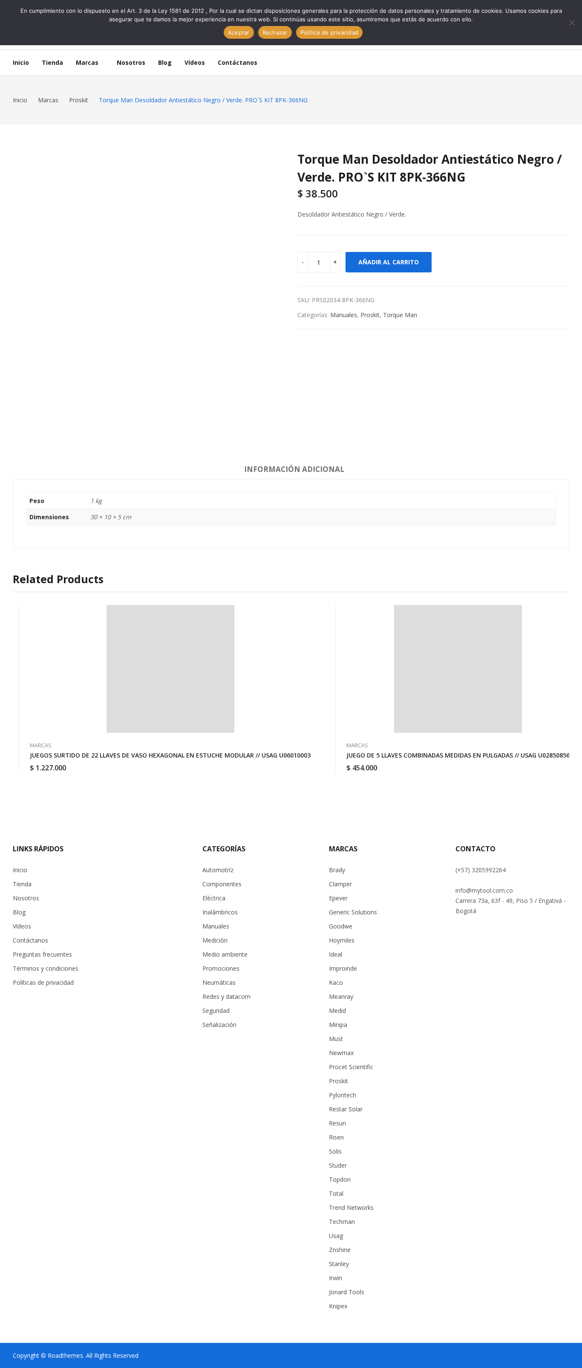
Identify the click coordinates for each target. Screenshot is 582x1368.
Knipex (338, 1306)
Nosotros (26, 898)
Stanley (339, 1264)
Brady (337, 870)
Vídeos (22, 926)
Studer (338, 1165)
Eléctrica (213, 898)
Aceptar (239, 32)
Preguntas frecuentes (42, 954)
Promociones (220, 968)
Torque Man (400, 315)
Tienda (22, 884)
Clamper (340, 884)
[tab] (294, 470)
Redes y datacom (226, 996)
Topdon (340, 1179)
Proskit (370, 315)
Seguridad (216, 1010)
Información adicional (294, 469)
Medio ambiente (225, 954)
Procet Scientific (351, 1067)
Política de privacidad (329, 32)
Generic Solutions (353, 912)
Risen (336, 1137)
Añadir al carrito (388, 262)
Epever (338, 898)
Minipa (338, 1025)
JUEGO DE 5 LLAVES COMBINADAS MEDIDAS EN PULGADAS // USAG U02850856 (458, 755)
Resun (337, 1123)
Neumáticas (219, 982)
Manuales (343, 315)
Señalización (219, 1025)
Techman (342, 1222)
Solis (335, 1151)
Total (336, 1193)
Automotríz (217, 870)
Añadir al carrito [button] (310, 762)
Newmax (341, 1053)
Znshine (340, 1250)
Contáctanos (30, 940)
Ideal (335, 954)
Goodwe (340, 926)
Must (336, 1039)
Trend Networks (351, 1207)
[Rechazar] (571, 22)
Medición (215, 940)
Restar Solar (346, 1109)
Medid (337, 1010)
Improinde (343, 968)
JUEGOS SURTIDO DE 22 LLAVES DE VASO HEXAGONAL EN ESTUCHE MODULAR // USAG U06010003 (170, 755)
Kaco (336, 982)
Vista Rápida (310, 613)
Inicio (20, 870)
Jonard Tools (346, 1292)
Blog (19, 912)
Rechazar (275, 32)
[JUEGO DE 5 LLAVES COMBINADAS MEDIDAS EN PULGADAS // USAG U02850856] (458, 669)
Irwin (335, 1278)
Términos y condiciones (45, 968)
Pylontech (342, 1095)
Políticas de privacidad (43, 982)
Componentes (222, 884)
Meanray (341, 996)
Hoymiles (341, 940)
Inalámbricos (220, 912)
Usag (336, 1236)
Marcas (41, 745)
